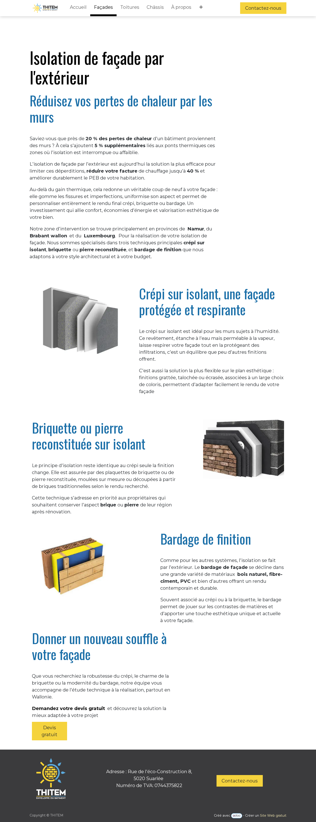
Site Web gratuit (273, 815)
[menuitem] (78, 8)
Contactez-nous (263, 8)
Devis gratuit (49, 731)
